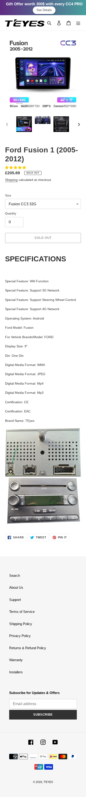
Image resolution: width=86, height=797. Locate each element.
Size (8, 195)
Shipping (11, 180)
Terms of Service (22, 612)
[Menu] (78, 23)
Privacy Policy (20, 636)
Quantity (10, 213)
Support (15, 600)
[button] (16, 167)
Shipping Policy (20, 624)
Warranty (16, 660)
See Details (44, 10)
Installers (16, 672)
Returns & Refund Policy (27, 648)
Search (14, 575)
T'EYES (48, 782)
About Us (16, 587)
